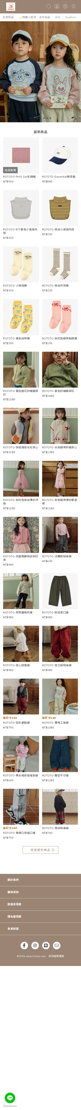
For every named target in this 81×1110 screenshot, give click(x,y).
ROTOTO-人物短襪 (15, 285)
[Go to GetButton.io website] (10, 1106)
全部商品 (8, 17)
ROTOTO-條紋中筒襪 (55, 285)
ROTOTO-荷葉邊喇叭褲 (18, 612)
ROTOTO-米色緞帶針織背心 (59, 447)
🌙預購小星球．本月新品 (34, 17)
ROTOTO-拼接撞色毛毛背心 (20, 447)
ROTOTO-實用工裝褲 (55, 722)
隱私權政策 (14, 916)
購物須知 (13, 892)
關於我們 (13, 880)
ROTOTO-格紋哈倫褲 (55, 828)
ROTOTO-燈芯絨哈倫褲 (57, 665)
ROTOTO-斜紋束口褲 (55, 612)
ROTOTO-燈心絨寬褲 (16, 665)
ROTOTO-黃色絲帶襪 (16, 338)
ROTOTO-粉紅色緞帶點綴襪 (59, 338)
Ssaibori (70, 17)
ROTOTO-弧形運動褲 (16, 722)
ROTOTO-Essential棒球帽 (58, 176)
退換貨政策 (14, 904)
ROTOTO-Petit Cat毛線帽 (19, 176)
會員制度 (13, 928)
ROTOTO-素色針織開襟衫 (58, 391)
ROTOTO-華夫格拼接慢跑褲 (20, 775)
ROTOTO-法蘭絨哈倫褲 (57, 556)
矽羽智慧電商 (56, 956)
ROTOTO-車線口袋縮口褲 (19, 833)
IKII (57, 17)
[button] (73, 6)
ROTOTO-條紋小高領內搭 (58, 229)
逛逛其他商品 (40, 850)
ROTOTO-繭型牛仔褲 (55, 775)
